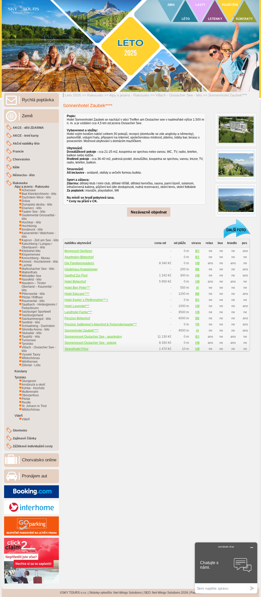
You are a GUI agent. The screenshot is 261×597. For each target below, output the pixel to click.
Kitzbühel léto (31, 251)
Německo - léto (24, 175)
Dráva (26, 201)
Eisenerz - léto (32, 208)
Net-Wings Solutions (127, 592)
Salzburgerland (32, 315)
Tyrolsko (27, 344)
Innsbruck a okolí (33, 384)
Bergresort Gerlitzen (78, 251)
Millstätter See (31, 276)
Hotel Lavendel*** (76, 306)
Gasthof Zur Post (75, 275)
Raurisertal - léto (33, 301)
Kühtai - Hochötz (33, 388)
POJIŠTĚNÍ (230, 5)
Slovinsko (20, 430)
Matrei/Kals (29, 272)
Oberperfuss (30, 395)
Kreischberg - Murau (36, 258)
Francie (18, 151)
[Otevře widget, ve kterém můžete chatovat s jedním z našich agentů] (226, 567)
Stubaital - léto (32, 333)
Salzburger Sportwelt (36, 311)
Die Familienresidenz (79, 263)
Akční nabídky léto (26, 143)
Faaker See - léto (33, 211)
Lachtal (27, 265)
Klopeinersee (31, 254)
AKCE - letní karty (26, 135)
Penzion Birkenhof (77, 318)
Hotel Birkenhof (75, 281)
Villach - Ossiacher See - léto (178, 95)
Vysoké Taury (31, 354)
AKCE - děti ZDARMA (28, 128)
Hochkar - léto (31, 222)
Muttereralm (30, 391)
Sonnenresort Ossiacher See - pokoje (90, 343)
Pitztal (26, 399)
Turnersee (29, 340)
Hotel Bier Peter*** (77, 287)
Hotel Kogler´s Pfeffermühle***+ (86, 300)
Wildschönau (31, 358)
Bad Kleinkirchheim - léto (39, 194)
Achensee (29, 190)
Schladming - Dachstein (38, 326)
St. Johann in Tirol (34, 406)
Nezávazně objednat (149, 212)
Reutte (26, 402)
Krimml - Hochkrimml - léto (40, 261)
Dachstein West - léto (36, 197)
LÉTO (186, 19)
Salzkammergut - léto (36, 319)
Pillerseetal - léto (33, 294)
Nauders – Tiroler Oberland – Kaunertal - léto (37, 286)
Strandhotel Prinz (76, 349)
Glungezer (29, 381)
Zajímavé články (24, 438)
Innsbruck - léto (32, 229)
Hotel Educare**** (76, 294)
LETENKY (215, 19)
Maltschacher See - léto (38, 269)
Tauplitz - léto (31, 336)
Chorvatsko (21, 159)
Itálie (16, 167)
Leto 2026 (73, 95)
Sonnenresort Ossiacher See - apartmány (93, 336)
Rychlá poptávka (38, 99)
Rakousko (95, 95)
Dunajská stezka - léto (37, 204)
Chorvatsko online (39, 460)
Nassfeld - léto (32, 279)
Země (27, 115)
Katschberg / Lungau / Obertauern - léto (37, 245)
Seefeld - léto (31, 322)
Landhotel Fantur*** (78, 312)
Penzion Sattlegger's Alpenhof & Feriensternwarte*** (100, 324)
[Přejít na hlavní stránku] (64, 16)
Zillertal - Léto (31, 365)
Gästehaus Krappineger (81, 269)
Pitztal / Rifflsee (32, 297)
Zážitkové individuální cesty (33, 446)
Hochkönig (29, 226)
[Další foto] (234, 229)
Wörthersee (30, 361)
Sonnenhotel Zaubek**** (227, 95)
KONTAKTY (244, 19)
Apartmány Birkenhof (79, 257)
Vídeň (26, 419)
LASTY (200, 5)
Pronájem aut (34, 476)
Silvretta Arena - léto (35, 329)
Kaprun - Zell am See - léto (40, 240)
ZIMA (171, 5)
